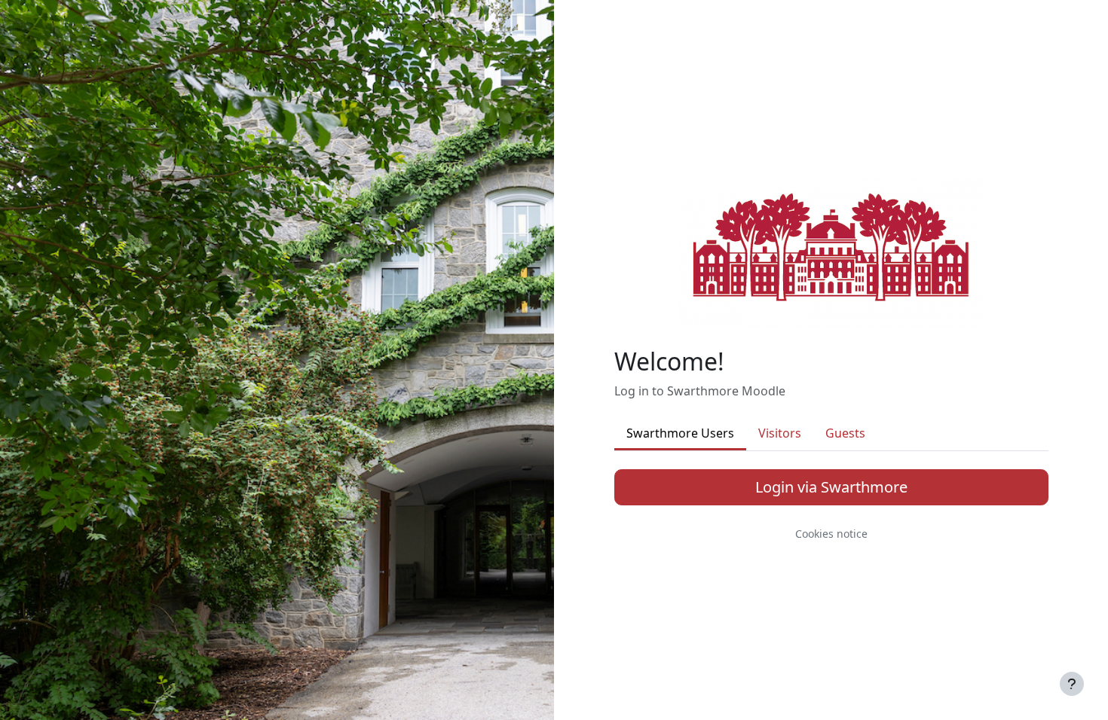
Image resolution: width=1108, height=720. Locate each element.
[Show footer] (1072, 684)
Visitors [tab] (779, 433)
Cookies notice (831, 533)
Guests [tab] (845, 433)
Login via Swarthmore (831, 487)
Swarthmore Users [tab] (680, 433)
